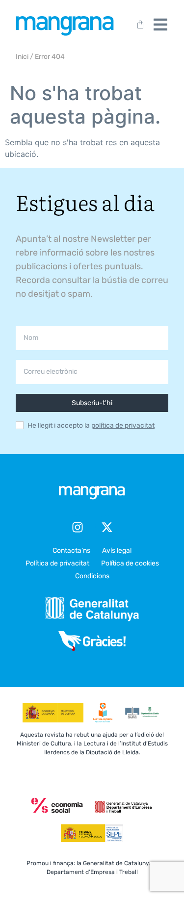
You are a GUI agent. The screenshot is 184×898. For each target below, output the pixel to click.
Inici (22, 56)
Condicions (92, 576)
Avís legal (116, 550)
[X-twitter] (107, 527)
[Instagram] (77, 527)
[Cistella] (138, 24)
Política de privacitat (57, 563)
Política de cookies (130, 563)
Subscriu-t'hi (92, 403)
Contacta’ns (71, 550)
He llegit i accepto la (91, 426)
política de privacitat (123, 425)
